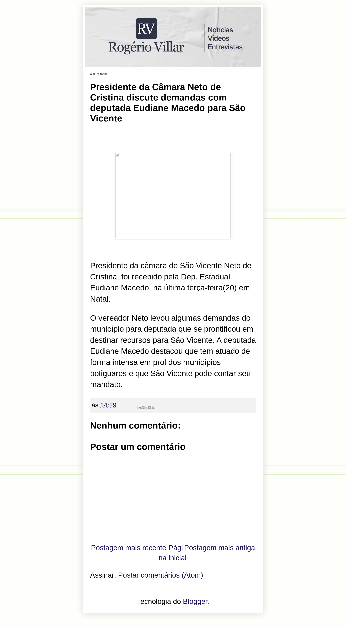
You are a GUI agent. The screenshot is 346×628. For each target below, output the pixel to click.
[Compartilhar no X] (146, 407)
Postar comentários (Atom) (160, 575)
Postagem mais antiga (219, 548)
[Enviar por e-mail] (139, 407)
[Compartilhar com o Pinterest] (153, 407)
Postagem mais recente (128, 548)
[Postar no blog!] (143, 407)
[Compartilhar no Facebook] (149, 407)
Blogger (195, 601)
